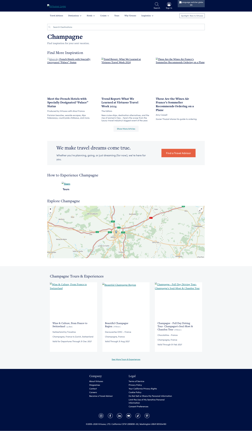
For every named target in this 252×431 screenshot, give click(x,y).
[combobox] (128, 27)
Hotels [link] (89, 15)
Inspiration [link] (146, 15)
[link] (56, 5)
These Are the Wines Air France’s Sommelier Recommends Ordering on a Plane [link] (175, 104)
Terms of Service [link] (136, 381)
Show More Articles (126, 128)
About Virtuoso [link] (96, 381)
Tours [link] (116, 15)
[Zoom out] (50, 213)
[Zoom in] (50, 209)
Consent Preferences (138, 406)
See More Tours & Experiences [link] (126, 359)
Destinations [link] (73, 15)
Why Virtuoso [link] (130, 15)
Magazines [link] (94, 385)
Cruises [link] (103, 15)
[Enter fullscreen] (200, 209)
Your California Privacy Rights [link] (143, 388)
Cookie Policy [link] (135, 392)
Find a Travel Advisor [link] (178, 153)
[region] (126, 232)
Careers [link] (93, 392)
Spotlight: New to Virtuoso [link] (192, 15)
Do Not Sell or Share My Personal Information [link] (150, 396)
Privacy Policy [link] (135, 385)
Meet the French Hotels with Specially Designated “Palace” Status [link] (67, 102)
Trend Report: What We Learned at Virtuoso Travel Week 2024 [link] (119, 102)
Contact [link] (93, 388)
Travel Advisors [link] (56, 15)
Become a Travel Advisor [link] (101, 396)
